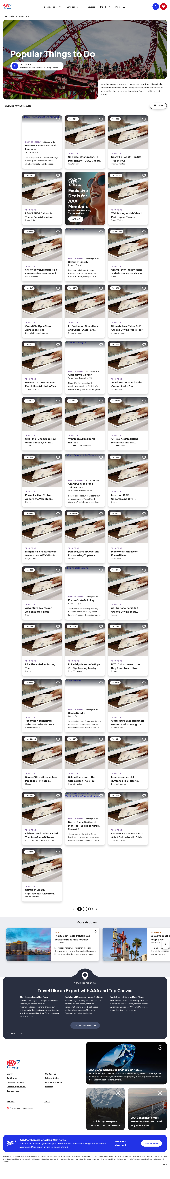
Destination (25, 64)
